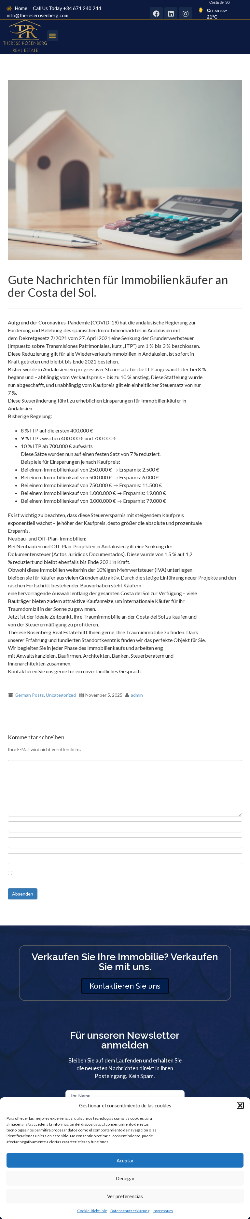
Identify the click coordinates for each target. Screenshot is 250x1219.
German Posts (29, 695)
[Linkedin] (170, 13)
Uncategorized (61, 695)
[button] (240, 1105)
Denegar (125, 1178)
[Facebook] (156, 13)
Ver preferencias (125, 1196)
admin (137, 695)
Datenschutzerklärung (129, 1210)
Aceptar (125, 1160)
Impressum (163, 1210)
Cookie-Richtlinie (92, 1210)
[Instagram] (185, 13)
